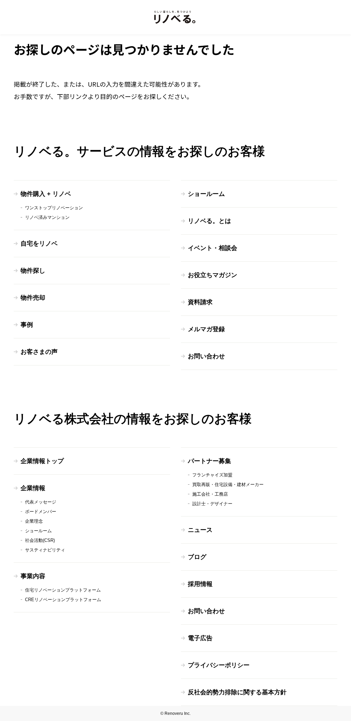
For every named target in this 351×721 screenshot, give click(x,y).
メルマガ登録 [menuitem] (206, 329)
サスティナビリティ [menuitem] (45, 550)
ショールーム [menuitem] (206, 193)
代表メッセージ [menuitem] (40, 502)
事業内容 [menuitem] (33, 576)
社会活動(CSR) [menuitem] (40, 540)
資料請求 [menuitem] (200, 302)
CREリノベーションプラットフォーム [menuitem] (63, 599)
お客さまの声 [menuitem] (39, 351)
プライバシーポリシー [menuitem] (219, 665)
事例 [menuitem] (27, 324)
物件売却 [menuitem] (33, 297)
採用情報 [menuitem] (200, 584)
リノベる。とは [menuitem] (209, 220)
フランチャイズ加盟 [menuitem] (212, 475)
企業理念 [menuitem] (34, 521)
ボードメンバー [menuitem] (40, 511)
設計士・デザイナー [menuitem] (212, 503)
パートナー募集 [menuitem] (209, 461)
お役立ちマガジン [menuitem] (212, 275)
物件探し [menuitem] (33, 270)
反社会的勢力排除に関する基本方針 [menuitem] (237, 692)
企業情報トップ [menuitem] (42, 461)
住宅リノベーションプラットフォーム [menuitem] (63, 590)
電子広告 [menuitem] (200, 638)
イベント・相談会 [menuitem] (212, 248)
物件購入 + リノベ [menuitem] (46, 193)
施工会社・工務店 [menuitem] (210, 494)
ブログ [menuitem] (197, 557)
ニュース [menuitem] (200, 529)
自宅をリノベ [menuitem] (39, 243)
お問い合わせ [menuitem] (206, 356)
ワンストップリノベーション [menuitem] (54, 208)
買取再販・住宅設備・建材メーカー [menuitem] (228, 484)
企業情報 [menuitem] (33, 488)
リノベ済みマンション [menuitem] (47, 217)
